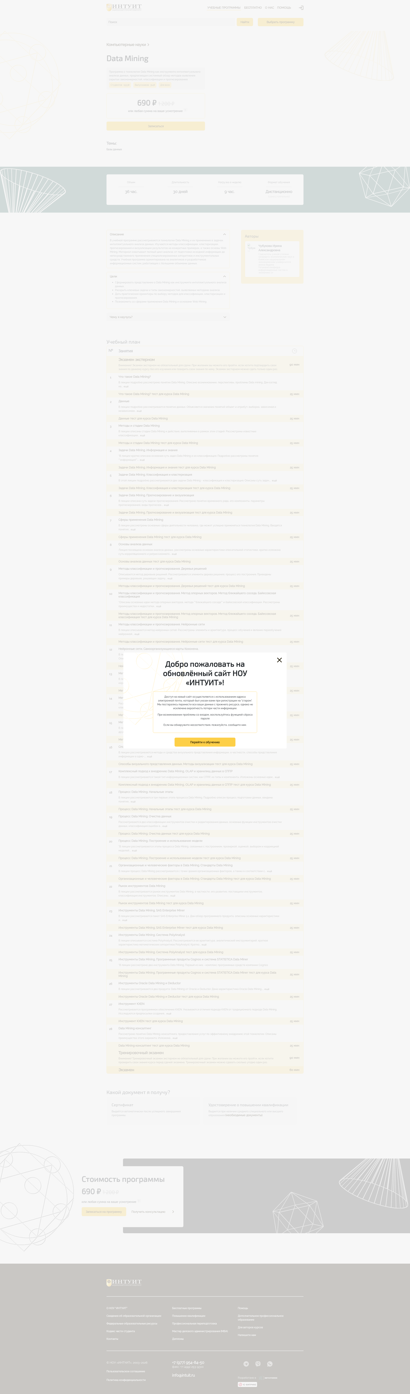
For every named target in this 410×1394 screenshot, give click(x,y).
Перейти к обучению (205, 742)
